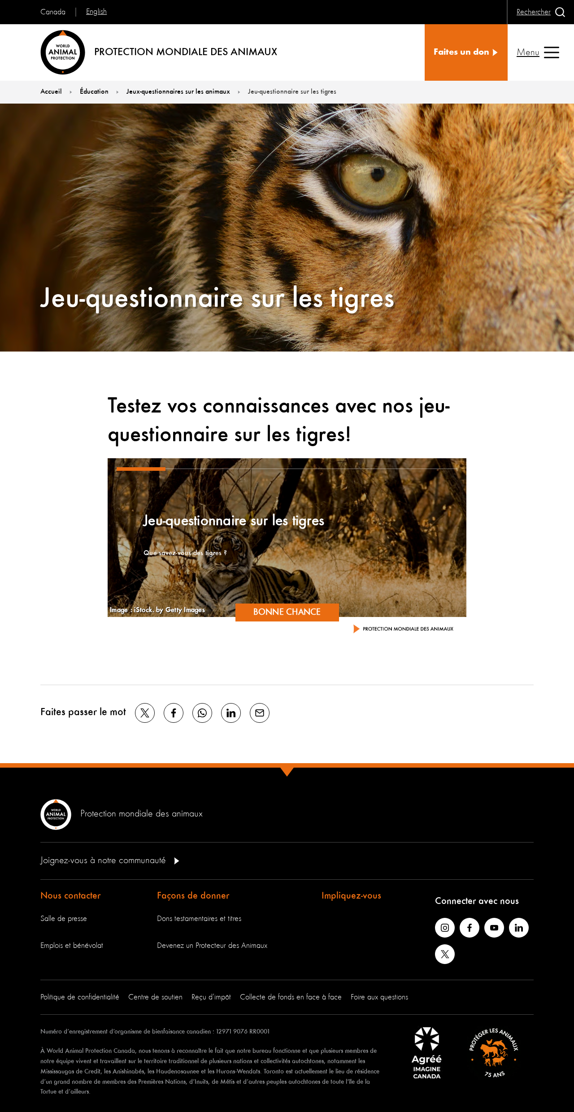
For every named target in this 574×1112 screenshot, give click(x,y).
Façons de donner (193, 896)
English (96, 12)
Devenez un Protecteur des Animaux (212, 946)
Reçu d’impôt (211, 997)
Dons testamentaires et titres (199, 919)
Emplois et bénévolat (71, 946)
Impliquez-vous (351, 896)
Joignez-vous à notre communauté (104, 860)
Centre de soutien (155, 997)
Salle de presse (63, 919)
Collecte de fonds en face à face (291, 997)
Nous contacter (70, 896)
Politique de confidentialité (79, 997)
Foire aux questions (379, 997)
